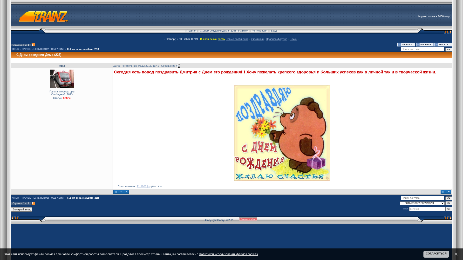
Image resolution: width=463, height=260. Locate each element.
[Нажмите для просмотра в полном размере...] (282, 179)
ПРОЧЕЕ (26, 49)
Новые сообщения (237, 39)
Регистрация (259, 30)
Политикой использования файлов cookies (228, 254)
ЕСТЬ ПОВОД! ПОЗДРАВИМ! (49, 49)
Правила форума (276, 39)
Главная (191, 30)
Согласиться (436, 253)
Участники (257, 39)
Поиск (293, 39)
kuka (62, 65)
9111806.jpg (143, 186)
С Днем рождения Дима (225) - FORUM (224, 30)
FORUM (15, 49)
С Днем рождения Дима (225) (83, 49)
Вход (274, 30)
